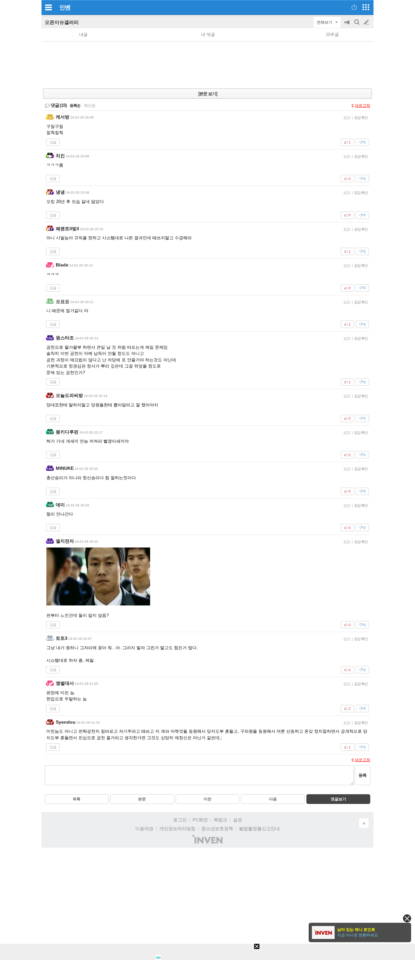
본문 (142, 799)
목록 (76, 799)
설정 (237, 819)
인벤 (64, 7)
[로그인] (354, 7)
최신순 (90, 105)
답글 (53, 142)
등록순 (75, 105)
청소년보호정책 (217, 828)
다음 (273, 799)
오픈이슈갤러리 (62, 22)
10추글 (332, 34)
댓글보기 (338, 799)
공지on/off (347, 25)
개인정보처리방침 (177, 828)
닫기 (407, 918)
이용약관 (144, 828)
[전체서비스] (366, 7)
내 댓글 (208, 34)
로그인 (180, 819)
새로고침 (362, 105)
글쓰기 (367, 22)
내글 (83, 34)
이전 (207, 799)
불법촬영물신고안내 (259, 828)
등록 (362, 775)
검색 (357, 25)
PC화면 (200, 819)
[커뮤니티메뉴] (48, 7)
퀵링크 (220, 819)
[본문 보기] (207, 93)
